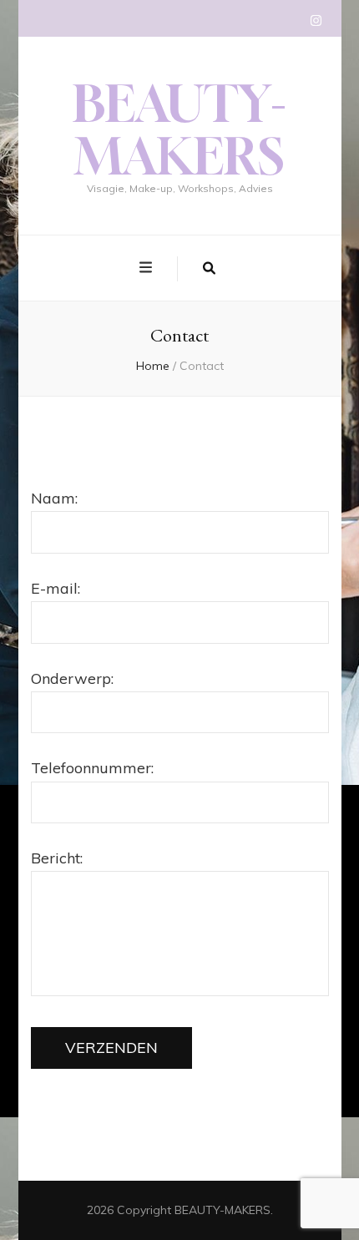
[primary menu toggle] (147, 267)
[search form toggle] (209, 268)
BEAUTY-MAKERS (179, 129)
